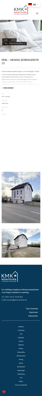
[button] (4, 392)
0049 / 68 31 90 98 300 (14, 297)
